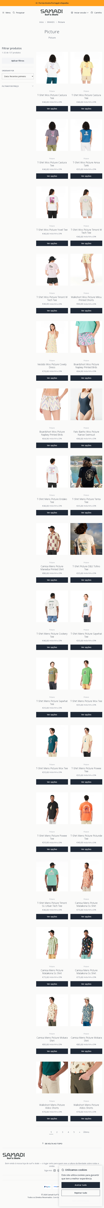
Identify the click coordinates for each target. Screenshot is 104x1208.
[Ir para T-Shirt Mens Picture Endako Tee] (52, 471)
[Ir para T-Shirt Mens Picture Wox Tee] (86, 673)
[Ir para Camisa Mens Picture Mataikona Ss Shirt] (86, 875)
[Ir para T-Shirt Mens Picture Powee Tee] (86, 741)
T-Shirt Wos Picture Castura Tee (52, 96)
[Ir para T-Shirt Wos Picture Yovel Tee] (52, 202)
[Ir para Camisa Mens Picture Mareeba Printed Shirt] (52, 539)
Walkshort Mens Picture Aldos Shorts (52, 1106)
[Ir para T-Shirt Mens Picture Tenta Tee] (86, 471)
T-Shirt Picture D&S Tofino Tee (86, 568)
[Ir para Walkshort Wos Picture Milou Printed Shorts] (86, 269)
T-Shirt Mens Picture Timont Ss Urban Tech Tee (52, 904)
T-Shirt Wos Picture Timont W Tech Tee (86, 231)
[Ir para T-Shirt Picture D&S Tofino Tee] (86, 539)
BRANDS (51, 22)
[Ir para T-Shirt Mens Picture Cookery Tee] (52, 606)
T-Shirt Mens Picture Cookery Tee (52, 635)
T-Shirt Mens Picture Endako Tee (52, 500)
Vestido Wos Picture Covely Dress (52, 366)
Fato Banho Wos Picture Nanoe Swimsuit (86, 433)
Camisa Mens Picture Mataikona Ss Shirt (86, 904)
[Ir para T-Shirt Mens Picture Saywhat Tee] (86, 606)
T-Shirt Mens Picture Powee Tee (86, 770)
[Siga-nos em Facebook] (58, 1170)
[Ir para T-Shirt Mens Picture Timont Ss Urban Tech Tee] (52, 875)
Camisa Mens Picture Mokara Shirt (52, 1039)
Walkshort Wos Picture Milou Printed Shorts (86, 298)
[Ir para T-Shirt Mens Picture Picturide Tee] (86, 808)
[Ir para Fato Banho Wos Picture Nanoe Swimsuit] (86, 404)
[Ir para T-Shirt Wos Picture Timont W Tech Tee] (86, 202)
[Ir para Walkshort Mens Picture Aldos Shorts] (52, 1077)
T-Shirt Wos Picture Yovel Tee (52, 229)
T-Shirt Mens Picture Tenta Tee (86, 500)
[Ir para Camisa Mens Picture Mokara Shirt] (52, 1010)
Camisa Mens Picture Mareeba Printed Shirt (52, 568)
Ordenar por (8, 71)
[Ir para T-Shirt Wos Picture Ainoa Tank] (86, 135)
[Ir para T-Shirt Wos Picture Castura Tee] (52, 68)
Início (41, 22)
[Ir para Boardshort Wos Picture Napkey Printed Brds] (86, 337)
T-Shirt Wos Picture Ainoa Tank (86, 164)
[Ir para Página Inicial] (51, 12)
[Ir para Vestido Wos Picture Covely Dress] (52, 337)
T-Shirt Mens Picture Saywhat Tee (86, 635)
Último (86, 1132)
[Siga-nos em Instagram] (54, 1170)
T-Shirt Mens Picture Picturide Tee (86, 837)
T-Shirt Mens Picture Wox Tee (86, 701)
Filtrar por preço (10, 86)
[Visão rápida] (64, 67)
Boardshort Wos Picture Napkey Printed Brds (86, 366)
